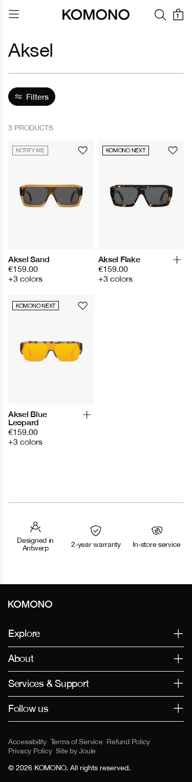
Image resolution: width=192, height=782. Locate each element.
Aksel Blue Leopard (27, 418)
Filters (37, 96)
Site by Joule (76, 750)
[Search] (160, 14)
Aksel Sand (28, 259)
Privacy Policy (30, 750)
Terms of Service (77, 741)
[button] (177, 264)
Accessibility (27, 741)
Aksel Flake (119, 259)
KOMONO (50, 768)
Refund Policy (128, 741)
